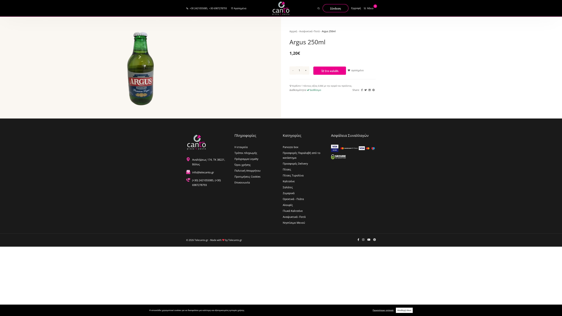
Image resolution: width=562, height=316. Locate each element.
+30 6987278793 (217, 8)
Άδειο (370, 8)
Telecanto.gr (235, 240)
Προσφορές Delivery (295, 163)
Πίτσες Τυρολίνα (293, 175)
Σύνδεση (335, 8)
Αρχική (293, 31)
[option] (140, 68)
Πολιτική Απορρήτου (247, 170)
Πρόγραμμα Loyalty (246, 159)
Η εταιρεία (241, 147)
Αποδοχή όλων (404, 310)
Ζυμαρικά (288, 193)
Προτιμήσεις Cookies (247, 176)
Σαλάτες (288, 187)
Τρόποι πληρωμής (245, 153)
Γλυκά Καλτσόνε (293, 211)
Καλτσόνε (289, 181)
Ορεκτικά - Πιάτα (293, 199)
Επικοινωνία (242, 182)
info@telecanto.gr (203, 172)
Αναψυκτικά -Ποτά (309, 31)
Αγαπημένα (239, 8)
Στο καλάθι (331, 71)
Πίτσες (287, 169)
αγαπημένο (357, 70)
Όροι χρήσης (242, 164)
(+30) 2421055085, (203, 180)
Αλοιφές (288, 205)
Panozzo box (290, 147)
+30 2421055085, (198, 8)
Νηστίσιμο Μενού (294, 222)
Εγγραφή (356, 8)
